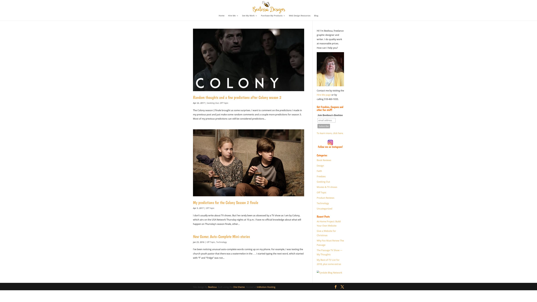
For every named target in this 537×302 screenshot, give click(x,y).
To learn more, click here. (330, 133)
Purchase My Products (271, 16)
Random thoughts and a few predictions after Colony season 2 (237, 97)
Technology (221, 242)
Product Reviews (325, 197)
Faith (319, 171)
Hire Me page (324, 94)
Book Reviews (324, 160)
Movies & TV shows (327, 187)
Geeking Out (213, 103)
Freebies (321, 176)
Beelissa (212, 287)
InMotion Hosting (266, 287)
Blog (316, 16)
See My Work (248, 16)
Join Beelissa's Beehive (330, 115)
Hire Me (232, 16)
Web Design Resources (299, 16)
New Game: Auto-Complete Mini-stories (221, 236)
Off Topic (224, 103)
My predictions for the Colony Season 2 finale (225, 202)
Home (221, 16)
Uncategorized (324, 208)
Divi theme (239, 287)
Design (320, 165)
